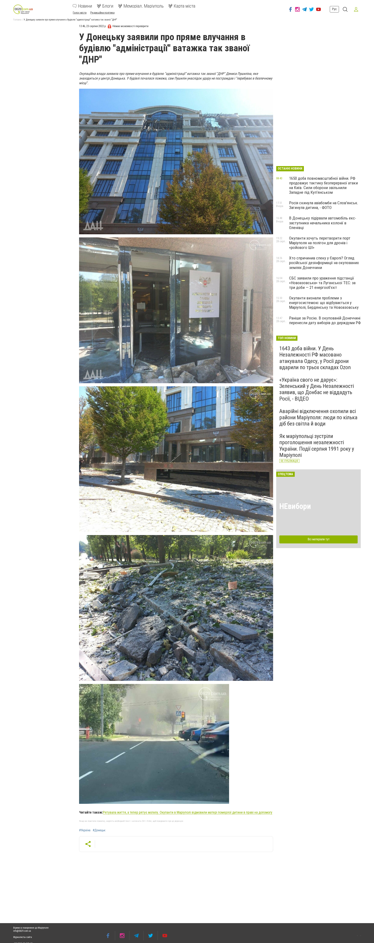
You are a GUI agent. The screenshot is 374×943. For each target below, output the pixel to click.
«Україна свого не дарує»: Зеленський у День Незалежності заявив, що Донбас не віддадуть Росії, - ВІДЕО (316, 389)
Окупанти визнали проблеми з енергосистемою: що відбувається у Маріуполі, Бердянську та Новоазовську (324, 303)
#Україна (84, 830)
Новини (85, 6)
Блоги (107, 6)
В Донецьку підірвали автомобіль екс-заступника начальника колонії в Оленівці (322, 223)
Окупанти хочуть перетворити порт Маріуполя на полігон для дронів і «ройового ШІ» (319, 243)
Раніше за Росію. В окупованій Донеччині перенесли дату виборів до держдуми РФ (325, 320)
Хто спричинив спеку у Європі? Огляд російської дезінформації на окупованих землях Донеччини (324, 263)
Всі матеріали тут (319, 539)
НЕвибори (295, 506)
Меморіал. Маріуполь (143, 6)
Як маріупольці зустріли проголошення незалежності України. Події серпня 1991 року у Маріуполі (316, 445)
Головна (17, 19)
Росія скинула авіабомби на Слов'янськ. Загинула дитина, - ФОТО (323, 205)
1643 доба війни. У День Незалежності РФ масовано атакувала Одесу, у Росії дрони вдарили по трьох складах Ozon (315, 358)
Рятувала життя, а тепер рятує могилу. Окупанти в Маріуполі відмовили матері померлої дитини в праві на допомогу (187, 812)
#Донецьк (99, 830)
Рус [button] (334, 9)
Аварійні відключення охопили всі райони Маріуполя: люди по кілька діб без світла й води (318, 417)
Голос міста (79, 12)
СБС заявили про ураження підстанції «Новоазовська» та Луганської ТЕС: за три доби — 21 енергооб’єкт (322, 283)
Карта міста (184, 6)
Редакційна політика (102, 12)
